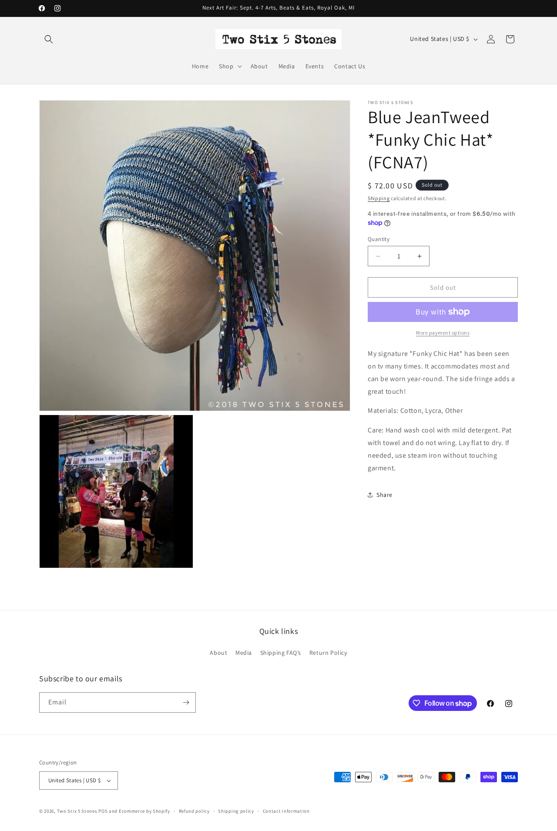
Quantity (378, 239)
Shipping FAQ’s (280, 653)
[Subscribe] (185, 702)
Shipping (379, 198)
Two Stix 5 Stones (77, 811)
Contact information (286, 811)
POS (102, 811)
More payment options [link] (443, 332)
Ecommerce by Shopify (144, 811)
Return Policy (328, 653)
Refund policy (194, 811)
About (218, 653)
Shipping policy (236, 811)
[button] (48, 39)
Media (243, 653)
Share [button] (384, 495)
